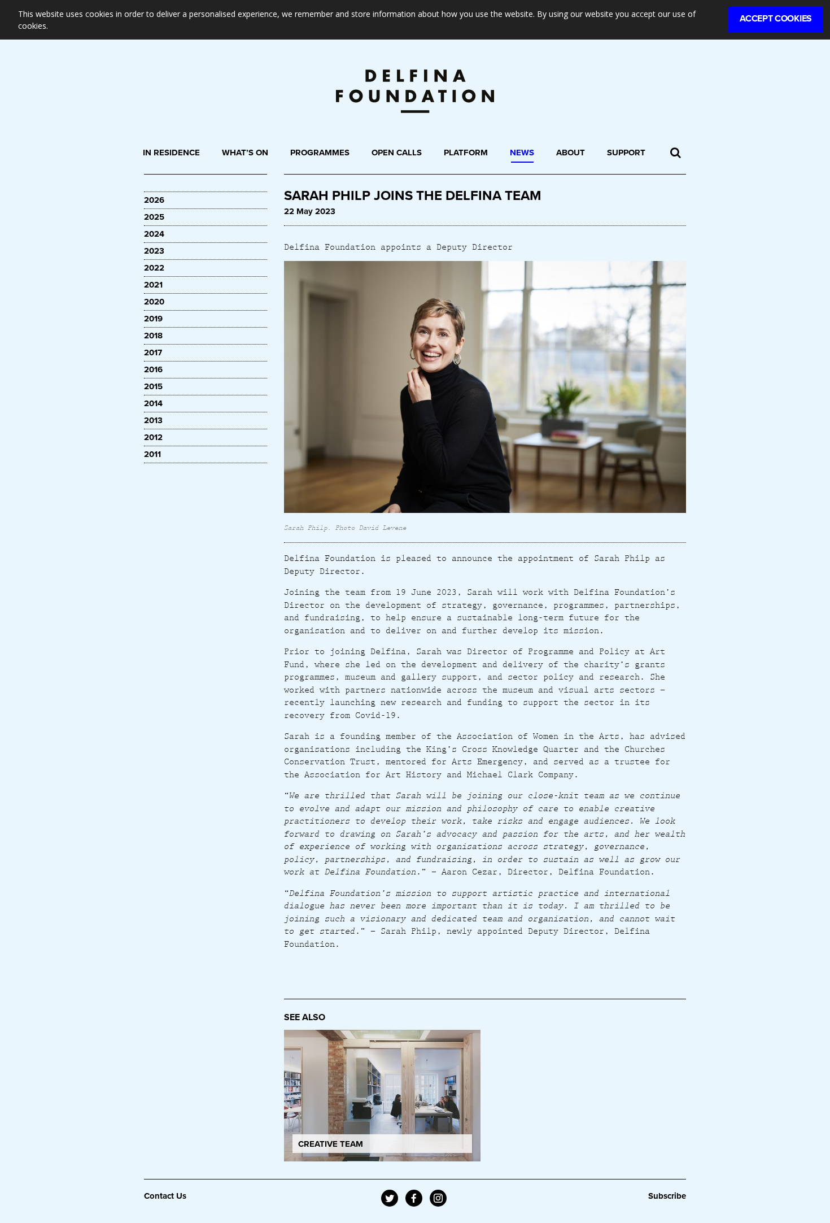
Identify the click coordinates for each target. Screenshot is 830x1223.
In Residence (171, 152)
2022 (154, 268)
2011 (152, 454)
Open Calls (397, 152)
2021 (153, 285)
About (570, 152)
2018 (153, 335)
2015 (153, 386)
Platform (466, 152)
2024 (154, 234)
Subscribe (667, 1196)
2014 (153, 403)
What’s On (245, 152)
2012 (153, 437)
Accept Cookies (776, 18)
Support (626, 152)
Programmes (320, 152)
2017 (153, 352)
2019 (153, 319)
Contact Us (165, 1196)
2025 (154, 217)
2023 (154, 251)
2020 (154, 302)
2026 (154, 200)
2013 (153, 420)
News (522, 152)
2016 (153, 369)
